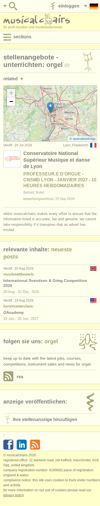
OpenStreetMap (84, 138)
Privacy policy (13, 495)
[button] (50, 107)
